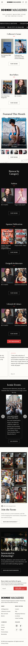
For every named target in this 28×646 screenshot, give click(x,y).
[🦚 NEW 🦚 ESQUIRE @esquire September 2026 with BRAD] (20, 494)
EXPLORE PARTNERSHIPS (11, 570)
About (2, 625)
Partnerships (4, 632)
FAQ (16, 611)
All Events (14, 441)
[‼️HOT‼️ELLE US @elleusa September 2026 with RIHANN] (20, 477)
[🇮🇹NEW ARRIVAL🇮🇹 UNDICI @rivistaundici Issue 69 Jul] (20, 460)
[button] (3, 152)
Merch (3, 616)
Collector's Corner (5, 611)
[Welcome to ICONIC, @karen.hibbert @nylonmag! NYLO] (7, 477)
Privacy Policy (4, 643)
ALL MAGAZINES (14, 341)
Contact (17, 609)
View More (14, 63)
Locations (17, 616)
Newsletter (4, 634)
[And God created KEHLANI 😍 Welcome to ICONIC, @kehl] (7, 494)
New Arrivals (4, 613)
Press (2, 629)
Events (3, 627)
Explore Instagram (10, 521)
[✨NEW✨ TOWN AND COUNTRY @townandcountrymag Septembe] (7, 460)
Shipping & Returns (20, 613)
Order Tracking (19, 618)
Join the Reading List (19, 588)
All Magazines (4, 609)
